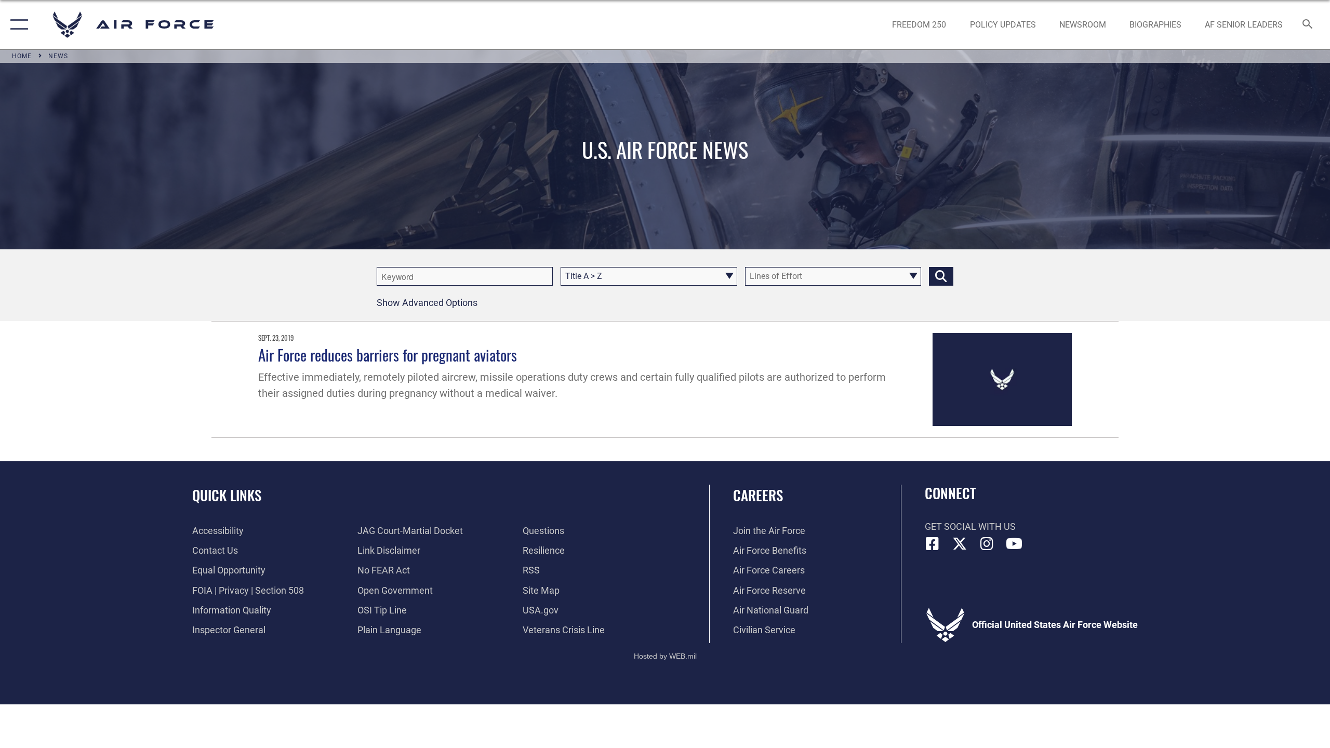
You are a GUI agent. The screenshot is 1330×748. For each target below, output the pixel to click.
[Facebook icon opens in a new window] (932, 544)
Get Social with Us (970, 526)
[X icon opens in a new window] (959, 544)
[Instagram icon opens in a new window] (987, 544)
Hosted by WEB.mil (665, 656)
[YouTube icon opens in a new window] (1014, 544)
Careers (758, 495)
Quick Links (226, 495)
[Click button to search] (941, 276)
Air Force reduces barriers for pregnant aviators (387, 354)
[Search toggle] (1308, 24)
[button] (17, 24)
